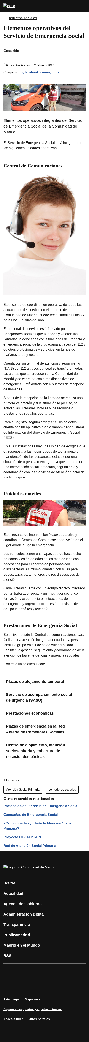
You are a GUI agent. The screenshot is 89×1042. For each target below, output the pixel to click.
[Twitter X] (35, 971)
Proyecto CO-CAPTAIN (22, 837)
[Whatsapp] (74, 971)
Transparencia (16, 924)
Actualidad (13, 893)
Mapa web (32, 999)
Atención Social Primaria (23, 789)
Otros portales (39, 1019)
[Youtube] (48, 971)
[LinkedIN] (61, 971)
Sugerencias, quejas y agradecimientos (32, 1009)
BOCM (9, 883)
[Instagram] (22, 971)
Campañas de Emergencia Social (30, 814)
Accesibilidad (13, 1019)
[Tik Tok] (9, 983)
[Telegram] (35, 983)
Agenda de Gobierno (22, 904)
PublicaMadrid (16, 935)
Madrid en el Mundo (21, 945)
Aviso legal (11, 999)
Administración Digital (24, 914)
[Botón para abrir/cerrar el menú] (83, 6)
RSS (7, 956)
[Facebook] (9, 971)
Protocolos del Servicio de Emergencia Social (40, 806)
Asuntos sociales (23, 18)
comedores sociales (62, 789)
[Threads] (48, 983)
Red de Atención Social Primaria (29, 846)
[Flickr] (22, 983)
